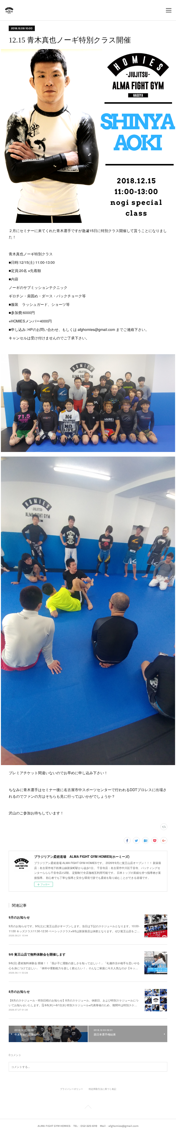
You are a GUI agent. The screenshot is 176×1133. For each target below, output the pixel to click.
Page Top (88, 1107)
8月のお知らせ (19, 991)
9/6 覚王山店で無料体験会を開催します (37, 954)
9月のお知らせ (19, 917)
